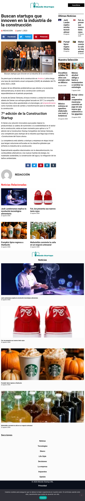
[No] (81, 495)
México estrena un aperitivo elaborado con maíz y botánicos (63, 109)
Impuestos (42, 472)
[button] (9, 36)
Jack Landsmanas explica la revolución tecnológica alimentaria (13, 211)
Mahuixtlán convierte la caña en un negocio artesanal (43, 243)
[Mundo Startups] (42, 5)
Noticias (42, 441)
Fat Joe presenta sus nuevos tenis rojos (13, 340)
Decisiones (42, 461)
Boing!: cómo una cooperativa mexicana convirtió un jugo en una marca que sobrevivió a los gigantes (77, 104)
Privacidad (42, 486)
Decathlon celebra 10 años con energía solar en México (64, 78)
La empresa (42, 467)
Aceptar (43, 498)
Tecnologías (42, 446)
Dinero (42, 451)
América (41, 78)
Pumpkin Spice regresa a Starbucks (68, 45)
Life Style (42, 456)
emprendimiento (49, 103)
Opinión (43, 477)
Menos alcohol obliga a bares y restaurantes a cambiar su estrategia (77, 80)
